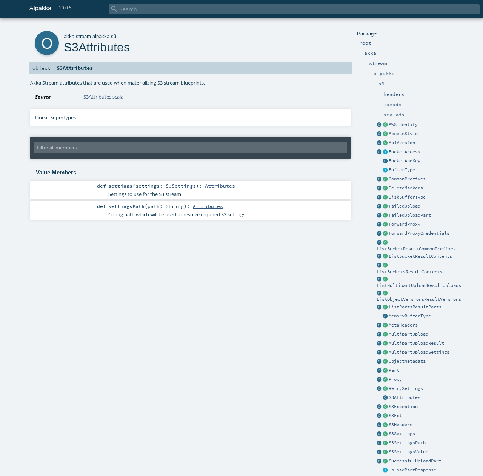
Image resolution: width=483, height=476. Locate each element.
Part (394, 370)
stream (83, 36)
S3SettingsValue (408, 451)
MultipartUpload (408, 334)
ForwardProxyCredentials (419, 233)
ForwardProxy (404, 224)
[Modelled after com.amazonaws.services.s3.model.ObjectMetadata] (385, 362)
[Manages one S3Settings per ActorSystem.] (385, 416)
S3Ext (395, 415)
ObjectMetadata (407, 361)
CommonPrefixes (407, 179)
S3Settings (402, 433)
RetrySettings (406, 388)
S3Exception (403, 406)
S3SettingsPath (407, 442)
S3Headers (400, 424)
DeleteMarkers (406, 188)
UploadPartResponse (412, 470)
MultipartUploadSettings (419, 352)
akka (69, 36)
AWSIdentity (403, 124)
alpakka (100, 36)
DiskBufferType (407, 197)
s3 (113, 36)
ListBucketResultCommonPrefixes (416, 248)
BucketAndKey (404, 160)
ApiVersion (402, 142)
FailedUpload (404, 206)
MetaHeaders (403, 325)
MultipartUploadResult (416, 343)
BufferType (402, 170)
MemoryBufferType (410, 316)
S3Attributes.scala (103, 96)
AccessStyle (403, 133)
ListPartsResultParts (415, 307)
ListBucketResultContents (420, 256)
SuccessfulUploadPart (415, 461)
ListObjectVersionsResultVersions (419, 299)
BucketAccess (404, 151)
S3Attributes (404, 397)
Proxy (395, 379)
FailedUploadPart (410, 215)
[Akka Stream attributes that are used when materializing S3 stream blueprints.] (385, 398)
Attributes (220, 186)
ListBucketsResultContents (410, 271)
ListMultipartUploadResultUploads (419, 285)
